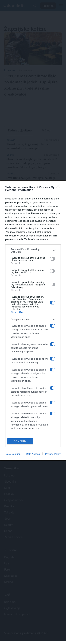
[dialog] (33, 321)
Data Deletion (13, 453)
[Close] (59, 187)
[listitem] (33, 250)
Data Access (33, 453)
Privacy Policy (53, 453)
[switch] (52, 259)
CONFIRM (20, 441)
